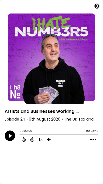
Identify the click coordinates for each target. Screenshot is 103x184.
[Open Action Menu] (93, 139)
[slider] (21, 135)
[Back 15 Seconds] (24, 139)
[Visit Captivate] (96, 7)
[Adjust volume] (49, 139)
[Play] (10, 135)
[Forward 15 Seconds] (32, 139)
